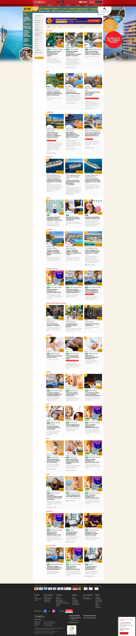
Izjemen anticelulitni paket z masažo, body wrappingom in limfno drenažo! (72, 461)
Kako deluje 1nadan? (48, 597)
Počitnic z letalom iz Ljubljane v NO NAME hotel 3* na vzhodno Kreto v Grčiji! (73, 252)
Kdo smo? (58, 597)
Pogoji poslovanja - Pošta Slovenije (62, 602)
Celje (37, 43)
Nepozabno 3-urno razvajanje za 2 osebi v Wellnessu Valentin (91, 533)
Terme (65, 26)
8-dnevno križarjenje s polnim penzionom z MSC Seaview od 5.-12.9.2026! (54, 180)
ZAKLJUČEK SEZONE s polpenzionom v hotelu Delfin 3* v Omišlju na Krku (92, 53)
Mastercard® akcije (76, 604)
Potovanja (51, 5)
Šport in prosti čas (98, 601)
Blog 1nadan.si (75, 600)
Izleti (60, 5)
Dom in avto (97, 604)
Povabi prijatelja (75, 602)
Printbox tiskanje (47, 601)
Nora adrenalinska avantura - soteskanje (53, 324)
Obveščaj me (84, 2)
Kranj (37, 45)
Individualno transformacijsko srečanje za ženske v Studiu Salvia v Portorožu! (54, 497)
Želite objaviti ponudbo (87, 598)
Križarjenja (78, 5)
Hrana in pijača (98, 598)
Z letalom (97, 5)
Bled (88, 26)
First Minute (68, 5)
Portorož (75, 26)
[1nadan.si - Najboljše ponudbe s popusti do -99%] (39, 2)
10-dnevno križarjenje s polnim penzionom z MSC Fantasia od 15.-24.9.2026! (93, 180)
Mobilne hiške (82, 26)
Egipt (70, 26)
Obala (37, 48)
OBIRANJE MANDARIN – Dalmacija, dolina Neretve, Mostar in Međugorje (54, 93)
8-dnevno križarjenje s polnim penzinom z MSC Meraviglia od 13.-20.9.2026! (73, 182)
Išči (62, 2)
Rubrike (97, 595)
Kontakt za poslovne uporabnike (89, 617)
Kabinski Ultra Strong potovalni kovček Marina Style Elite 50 (73, 218)
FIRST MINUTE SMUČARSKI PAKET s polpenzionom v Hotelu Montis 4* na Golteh (73, 135)
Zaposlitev (74, 598)
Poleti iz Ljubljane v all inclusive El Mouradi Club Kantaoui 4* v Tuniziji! (92, 251)
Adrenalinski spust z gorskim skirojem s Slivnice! (72, 325)
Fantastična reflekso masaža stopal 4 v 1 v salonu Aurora (72, 394)
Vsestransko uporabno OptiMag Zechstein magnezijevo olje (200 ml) (54, 218)
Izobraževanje (98, 607)
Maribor (38, 41)
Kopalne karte (94, 26)
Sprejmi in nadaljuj (124, 633)
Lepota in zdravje (98, 600)
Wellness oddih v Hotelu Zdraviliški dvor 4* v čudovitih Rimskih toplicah (54, 53)
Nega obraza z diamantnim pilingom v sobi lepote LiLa (92, 357)
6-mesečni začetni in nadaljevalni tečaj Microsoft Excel (72, 533)
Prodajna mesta (47, 600)
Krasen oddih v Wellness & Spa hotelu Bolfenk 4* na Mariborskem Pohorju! (92, 134)
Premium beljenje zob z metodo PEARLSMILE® (73, 425)
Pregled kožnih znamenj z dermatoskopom (54, 356)
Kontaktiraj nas (59, 598)
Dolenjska (38, 50)
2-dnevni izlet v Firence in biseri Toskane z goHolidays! (92, 93)
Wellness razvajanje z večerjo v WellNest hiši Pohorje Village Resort (91, 291)
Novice (73, 597)
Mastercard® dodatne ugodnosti (38, 34)
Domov (35, 597)
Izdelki (88, 5)
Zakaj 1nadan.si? (86, 597)
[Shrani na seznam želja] (62, 34)
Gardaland (60, 26)
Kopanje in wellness (38, 30)
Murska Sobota (51, 545)
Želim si (35, 600)
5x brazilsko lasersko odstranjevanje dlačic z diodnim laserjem (53, 461)
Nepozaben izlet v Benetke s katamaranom (73, 92)
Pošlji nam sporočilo (74, 622)
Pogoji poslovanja (59, 600)
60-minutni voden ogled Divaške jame (92, 324)
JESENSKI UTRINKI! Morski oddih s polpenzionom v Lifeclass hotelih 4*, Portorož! (73, 53)
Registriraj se (98, 2)
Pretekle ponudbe (37, 598)
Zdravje (96, 605)
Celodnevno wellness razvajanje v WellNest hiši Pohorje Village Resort (73, 291)
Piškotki (57, 605)
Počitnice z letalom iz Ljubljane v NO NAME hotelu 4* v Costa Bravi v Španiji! (54, 252)
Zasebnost (58, 604)
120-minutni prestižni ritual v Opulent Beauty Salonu (72, 357)
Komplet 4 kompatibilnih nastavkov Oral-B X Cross (92, 217)
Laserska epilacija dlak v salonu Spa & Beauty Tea (73, 495)
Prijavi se (92, 2)
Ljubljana (37, 5)
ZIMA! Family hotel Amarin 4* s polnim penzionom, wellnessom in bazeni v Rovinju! (54, 135)
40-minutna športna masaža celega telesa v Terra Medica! (53, 427)
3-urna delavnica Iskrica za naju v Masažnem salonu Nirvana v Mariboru (92, 394)
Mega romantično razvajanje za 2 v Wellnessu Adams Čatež (54, 291)
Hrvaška (53, 26)
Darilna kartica (39, 57)
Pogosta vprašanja (47, 598)
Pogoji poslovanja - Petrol (61, 601)
